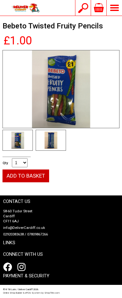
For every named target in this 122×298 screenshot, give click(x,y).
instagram (22, 267)
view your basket (98, 8)
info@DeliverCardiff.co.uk (24, 227)
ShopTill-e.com (52, 293)
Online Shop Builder (12, 293)
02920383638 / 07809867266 (25, 234)
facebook (8, 267)
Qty (5, 163)
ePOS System (33, 293)
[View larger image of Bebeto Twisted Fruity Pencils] (61, 89)
